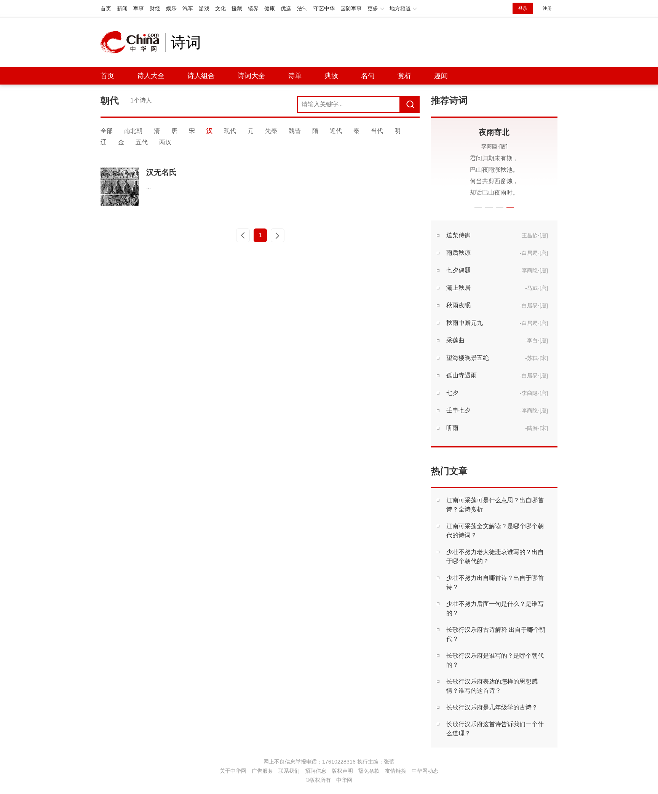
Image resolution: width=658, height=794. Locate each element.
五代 (142, 142)
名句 (368, 76)
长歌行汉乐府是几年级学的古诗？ (492, 707)
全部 (107, 131)
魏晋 (295, 131)
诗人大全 (150, 76)
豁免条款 (369, 771)
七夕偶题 (458, 270)
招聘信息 (315, 771)
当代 (377, 131)
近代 (336, 131)
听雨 (452, 428)
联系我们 (289, 771)
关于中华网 (233, 771)
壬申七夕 (458, 410)
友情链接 (395, 771)
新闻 (122, 8)
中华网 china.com (133, 42)
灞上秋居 (458, 287)
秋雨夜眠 (458, 305)
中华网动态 (425, 771)
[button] (478, 207)
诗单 (295, 76)
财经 (155, 8)
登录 (522, 8)
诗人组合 (201, 76)
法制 (302, 8)
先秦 (271, 131)
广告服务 (262, 771)
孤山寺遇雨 (461, 375)
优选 (286, 8)
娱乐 (171, 8)
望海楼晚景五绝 (467, 358)
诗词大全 (251, 76)
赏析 (404, 76)
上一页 (243, 235)
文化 (220, 8)
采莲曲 (455, 340)
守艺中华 (324, 8)
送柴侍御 (458, 235)
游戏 (204, 8)
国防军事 (351, 8)
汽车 (187, 8)
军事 (138, 8)
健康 (269, 8)
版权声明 (342, 771)
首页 (106, 8)
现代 (230, 131)
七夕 (452, 393)
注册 (547, 8)
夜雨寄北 (494, 132)
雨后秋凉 (458, 252)
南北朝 (133, 131)
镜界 (253, 8)
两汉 (165, 142)
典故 (331, 76)
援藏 (237, 8)
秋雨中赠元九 (464, 323)
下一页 (277, 235)
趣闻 (441, 76)
